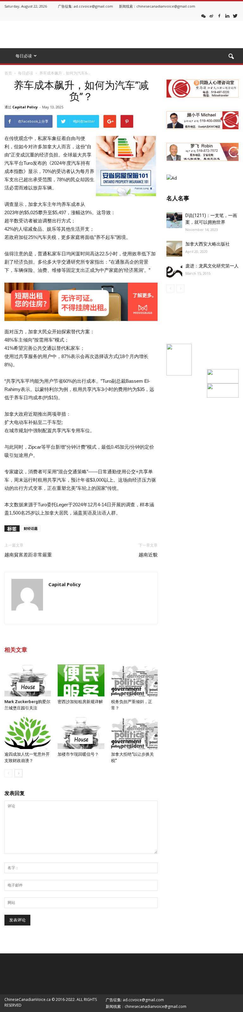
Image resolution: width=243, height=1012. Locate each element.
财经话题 (31, 528)
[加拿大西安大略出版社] (174, 249)
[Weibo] (211, 15)
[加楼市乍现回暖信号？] (81, 733)
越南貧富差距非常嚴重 (28, 555)
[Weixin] (203, 15)
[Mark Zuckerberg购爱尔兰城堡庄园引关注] (27, 680)
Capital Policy (25, 107)
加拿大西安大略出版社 (207, 244)
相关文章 (15, 649)
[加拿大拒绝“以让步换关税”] (134, 733)
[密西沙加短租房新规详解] (81, 680)
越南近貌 (148, 555)
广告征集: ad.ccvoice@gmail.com (85, 6)
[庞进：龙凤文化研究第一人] (174, 271)
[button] (231, 56)
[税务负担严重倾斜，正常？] (134, 680)
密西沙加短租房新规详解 (80, 701)
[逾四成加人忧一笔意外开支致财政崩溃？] (27, 733)
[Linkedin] (227, 15)
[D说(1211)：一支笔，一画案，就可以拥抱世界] (174, 220)
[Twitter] (235, 15)
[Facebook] (219, 15)
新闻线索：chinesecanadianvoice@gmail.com (157, 6)
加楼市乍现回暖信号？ (78, 754)
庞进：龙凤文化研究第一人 (212, 265)
